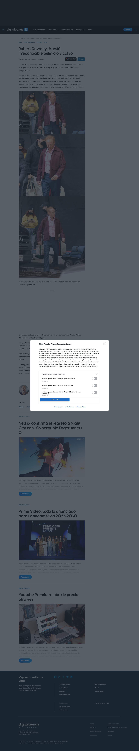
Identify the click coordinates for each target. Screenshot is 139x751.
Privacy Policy (81, 407)
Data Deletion (58, 407)
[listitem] (69, 374)
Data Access (69, 407)
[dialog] (69, 375)
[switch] (94, 378)
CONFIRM (55, 399)
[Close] (105, 344)
